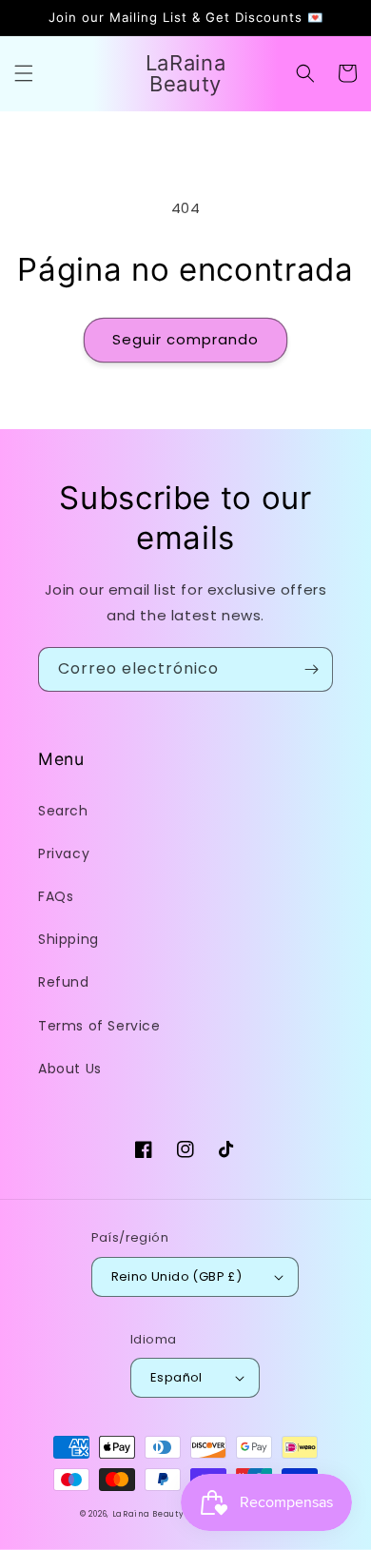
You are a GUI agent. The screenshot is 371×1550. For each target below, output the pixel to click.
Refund (63, 981)
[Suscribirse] (311, 669)
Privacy (63, 853)
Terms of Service (99, 1025)
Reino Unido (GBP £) (177, 1276)
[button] (24, 73)
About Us (70, 1068)
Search (63, 810)
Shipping (68, 939)
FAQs (55, 896)
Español (176, 1377)
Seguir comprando (185, 339)
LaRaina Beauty (148, 1514)
